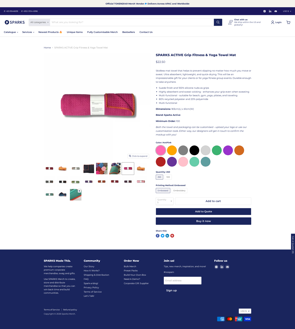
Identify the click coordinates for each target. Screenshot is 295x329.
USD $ (286, 11)
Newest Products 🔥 (50, 32)
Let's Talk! (89, 296)
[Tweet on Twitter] (162, 236)
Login (278, 22)
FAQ (86, 279)
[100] (169, 180)
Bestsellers (128, 32)
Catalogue (10, 32)
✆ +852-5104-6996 (29, 11)
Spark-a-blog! (91, 283)
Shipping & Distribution (96, 275)
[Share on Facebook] (157, 236)
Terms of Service (93, 291)
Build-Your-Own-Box (135, 275)
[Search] (218, 22)
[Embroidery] (180, 193)
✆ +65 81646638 (11, 11)
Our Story (89, 266)
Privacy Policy (91, 287)
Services (27, 32)
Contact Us (146, 32)
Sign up (171, 290)
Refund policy (70, 309)
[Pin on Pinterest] (172, 236)
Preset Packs (131, 270)
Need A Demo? (132, 279)
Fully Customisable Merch (102, 32)
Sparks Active (172, 114)
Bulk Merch (130, 266)
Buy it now (203, 221)
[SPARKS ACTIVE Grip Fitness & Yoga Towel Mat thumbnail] (49, 169)
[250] (160, 180)
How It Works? (92, 270)
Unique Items (75, 32)
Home (47, 47)
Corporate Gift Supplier (136, 283)
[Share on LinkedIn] (167, 236)
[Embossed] (163, 193)
